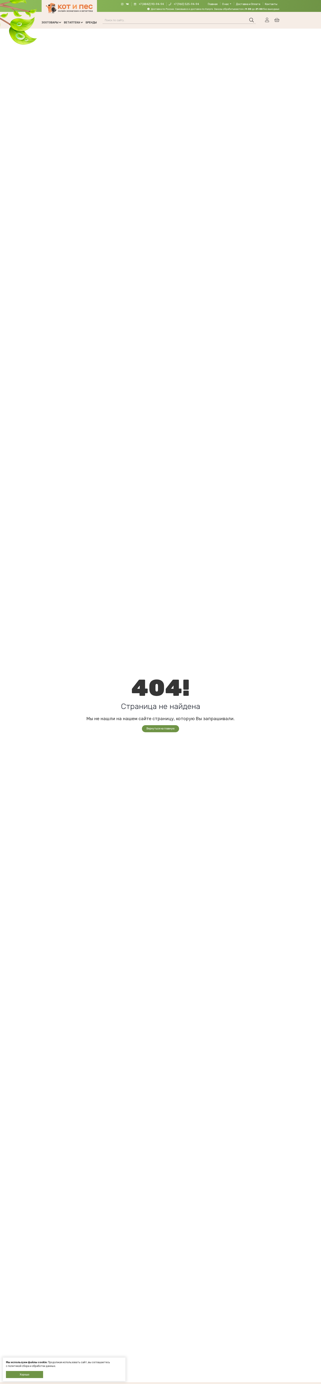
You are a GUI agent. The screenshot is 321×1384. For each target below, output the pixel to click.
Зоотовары (50, 22)
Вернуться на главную (161, 728)
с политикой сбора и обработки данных (30, 1366)
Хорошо (24, 1374)
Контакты (271, 4)
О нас (225, 4)
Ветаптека (72, 22)
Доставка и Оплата (248, 4)
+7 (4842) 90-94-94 (151, 4)
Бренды (91, 22)
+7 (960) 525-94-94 (186, 4)
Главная (213, 4)
